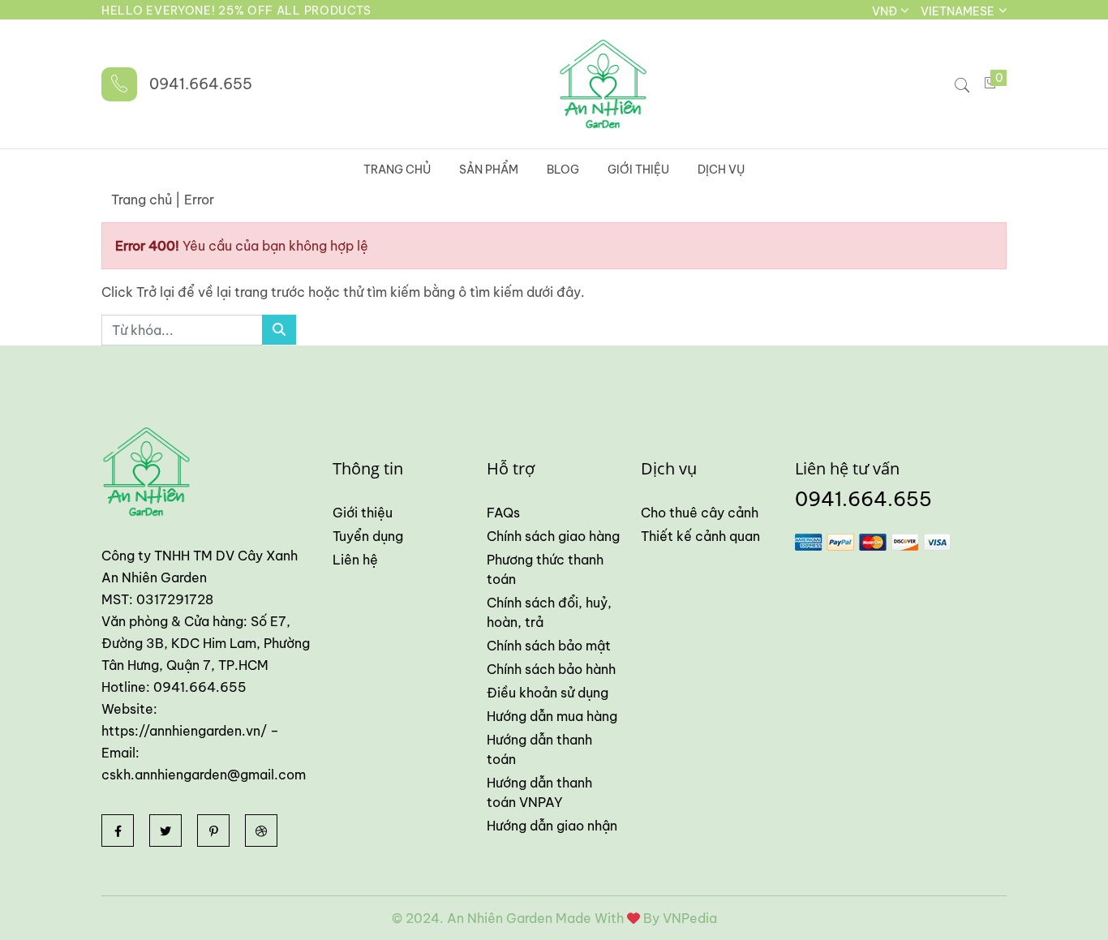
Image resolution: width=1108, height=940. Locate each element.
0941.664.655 (200, 84)
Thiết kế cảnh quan (700, 536)
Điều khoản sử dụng (547, 693)
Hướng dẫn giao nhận (552, 826)
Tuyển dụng (368, 536)
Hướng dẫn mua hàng (552, 716)
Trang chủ (397, 169)
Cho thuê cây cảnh (699, 512)
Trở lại (157, 292)
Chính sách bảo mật (549, 645)
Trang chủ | (146, 199)
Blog (563, 169)
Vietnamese (959, 11)
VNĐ (886, 11)
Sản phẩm (488, 169)
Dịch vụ (721, 169)
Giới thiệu (638, 169)
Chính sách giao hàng (553, 536)
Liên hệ (355, 560)
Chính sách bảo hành (551, 669)
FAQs (503, 512)
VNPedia (690, 918)
